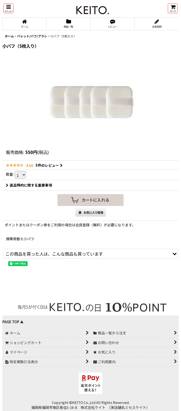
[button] (8, 8)
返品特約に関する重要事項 (31, 185)
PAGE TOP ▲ (13, 321)
